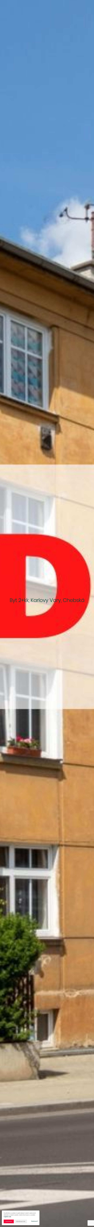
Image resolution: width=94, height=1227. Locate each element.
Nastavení (34, 1221)
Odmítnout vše (20, 1221)
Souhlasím (9, 1221)
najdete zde (7, 1217)
